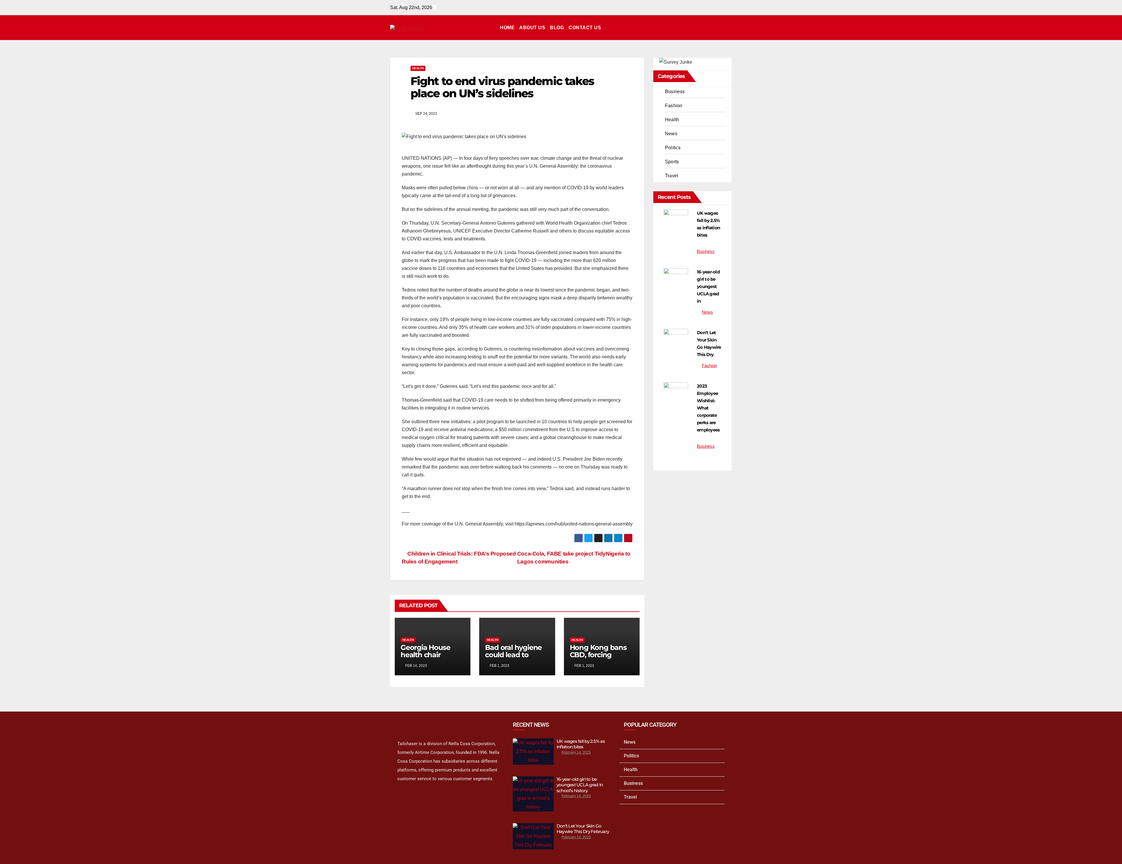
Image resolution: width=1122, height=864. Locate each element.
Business (675, 91)
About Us (532, 27)
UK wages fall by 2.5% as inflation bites (581, 744)
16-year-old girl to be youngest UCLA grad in (708, 286)
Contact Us (585, 27)
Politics (673, 147)
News (671, 133)
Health (418, 68)
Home (507, 27)
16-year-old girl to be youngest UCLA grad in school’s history (580, 784)
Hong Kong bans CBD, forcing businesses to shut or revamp (601, 658)
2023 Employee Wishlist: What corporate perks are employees (708, 408)
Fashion (673, 105)
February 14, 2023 (576, 752)
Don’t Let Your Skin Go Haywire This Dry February (583, 828)
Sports (672, 161)
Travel (671, 175)
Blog (557, 27)
